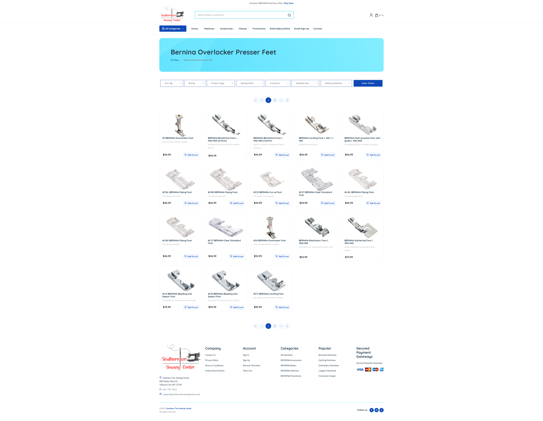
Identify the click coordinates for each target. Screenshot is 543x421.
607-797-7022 (170, 389)
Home (194, 28)
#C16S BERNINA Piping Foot (223, 192)
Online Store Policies (215, 370)
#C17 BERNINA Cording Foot (268, 293)
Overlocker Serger (327, 376)
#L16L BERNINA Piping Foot (359, 192)
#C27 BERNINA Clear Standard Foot (315, 193)
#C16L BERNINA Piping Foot (177, 192)
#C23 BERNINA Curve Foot (267, 192)
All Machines (287, 355)
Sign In (246, 355)
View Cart (247, 370)
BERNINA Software (290, 370)
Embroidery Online (280, 28)
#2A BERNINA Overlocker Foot (269, 240)
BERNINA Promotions (291, 376)
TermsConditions (214, 365)
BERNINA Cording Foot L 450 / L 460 (316, 139)
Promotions (259, 28)
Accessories (226, 28)
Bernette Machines (328, 355)
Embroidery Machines (329, 365)
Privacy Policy (211, 360)
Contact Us (210, 355)
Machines (209, 28)
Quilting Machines (327, 360)
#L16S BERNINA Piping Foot (177, 240)
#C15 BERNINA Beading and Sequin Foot (222, 295)
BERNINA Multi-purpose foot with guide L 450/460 (362, 139)
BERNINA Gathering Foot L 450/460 (358, 242)
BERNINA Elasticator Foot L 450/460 (313, 242)
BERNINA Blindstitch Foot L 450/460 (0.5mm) (222, 139)
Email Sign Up (301, 28)
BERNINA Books (288, 365)
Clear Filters (368, 83)
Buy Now (289, 3)
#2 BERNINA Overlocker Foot (177, 138)
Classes (243, 28)
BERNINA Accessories (291, 360)
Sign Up (246, 360)
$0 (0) (381, 15)
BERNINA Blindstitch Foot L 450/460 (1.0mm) (268, 139)
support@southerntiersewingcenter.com (181, 394)
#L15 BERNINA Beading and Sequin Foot (177, 295)
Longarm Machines (327, 370)
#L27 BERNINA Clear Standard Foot (224, 242)
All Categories (172, 28)
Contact (317, 28)
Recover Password (251, 365)
